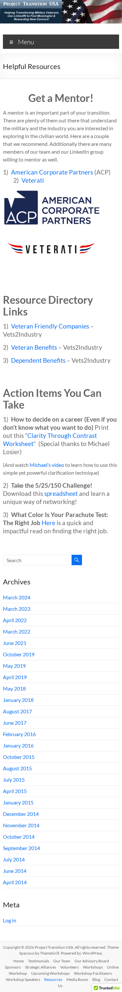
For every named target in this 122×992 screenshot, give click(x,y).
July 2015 (14, 779)
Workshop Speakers (23, 979)
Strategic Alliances (40, 967)
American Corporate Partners (52, 172)
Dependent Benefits (38, 360)
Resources (53, 979)
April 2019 (15, 677)
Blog (96, 979)
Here (48, 522)
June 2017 (14, 723)
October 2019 (18, 654)
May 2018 (14, 688)
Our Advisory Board (92, 960)
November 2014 (21, 825)
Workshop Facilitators (93, 973)
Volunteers (69, 967)
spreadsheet (61, 493)
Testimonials (38, 960)
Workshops (93, 967)
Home (18, 960)
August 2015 (17, 768)
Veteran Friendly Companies (50, 326)
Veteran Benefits (34, 347)
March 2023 (16, 609)
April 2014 (15, 882)
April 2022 (15, 620)
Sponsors (13, 967)
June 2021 (14, 643)
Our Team (61, 960)
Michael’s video (47, 465)
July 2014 (14, 859)
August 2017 (17, 711)
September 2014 (21, 848)
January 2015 (18, 802)
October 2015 (18, 757)
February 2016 (19, 734)
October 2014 (18, 836)
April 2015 (15, 791)
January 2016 (18, 745)
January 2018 (18, 700)
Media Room (77, 979)
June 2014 (14, 871)
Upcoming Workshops (50, 973)
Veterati (32, 180)
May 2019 (14, 666)
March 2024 (16, 597)
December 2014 (21, 814)
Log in (9, 920)
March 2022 (16, 631)
